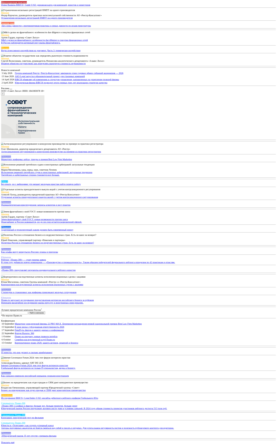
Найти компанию (37, 313)
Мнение (5, 13)
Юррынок (6, 157)
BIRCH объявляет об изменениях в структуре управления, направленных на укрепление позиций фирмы (67, 79)
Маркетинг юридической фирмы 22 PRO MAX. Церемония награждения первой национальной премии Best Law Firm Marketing (78, 324)
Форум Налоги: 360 (24, 333)
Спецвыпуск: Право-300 (13, 403)
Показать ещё (7, 442)
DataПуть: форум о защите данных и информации (39, 330)
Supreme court (7, 23)
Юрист (4, 181)
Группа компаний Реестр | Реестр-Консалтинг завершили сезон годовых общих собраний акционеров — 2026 (69, 73)
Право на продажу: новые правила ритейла (36, 336)
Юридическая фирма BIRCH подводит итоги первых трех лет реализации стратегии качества (61, 82)
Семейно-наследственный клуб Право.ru (35, 339)
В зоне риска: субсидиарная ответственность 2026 (39, 327)
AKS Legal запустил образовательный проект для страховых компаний (50, 76)
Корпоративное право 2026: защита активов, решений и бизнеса (46, 343)
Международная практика (14, 2)
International (7, 395)
